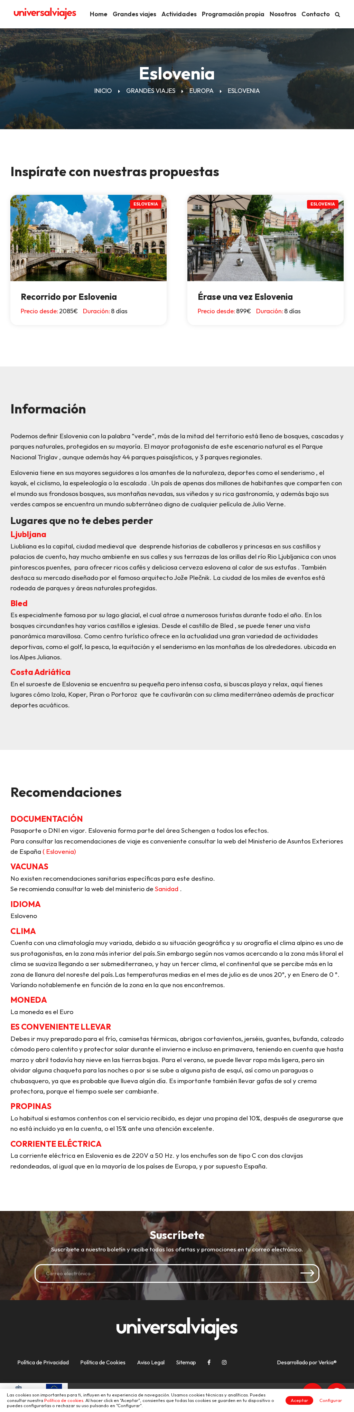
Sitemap (186, 1362)
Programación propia (233, 14)
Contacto (315, 14)
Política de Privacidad (43, 1362)
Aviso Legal (151, 1362)
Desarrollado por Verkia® (307, 1362)
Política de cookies (63, 1400)
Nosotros (283, 14)
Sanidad (166, 889)
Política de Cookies (102, 1362)
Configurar (330, 1400)
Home (99, 14)
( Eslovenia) (59, 851)
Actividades (179, 14)
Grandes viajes (134, 14)
